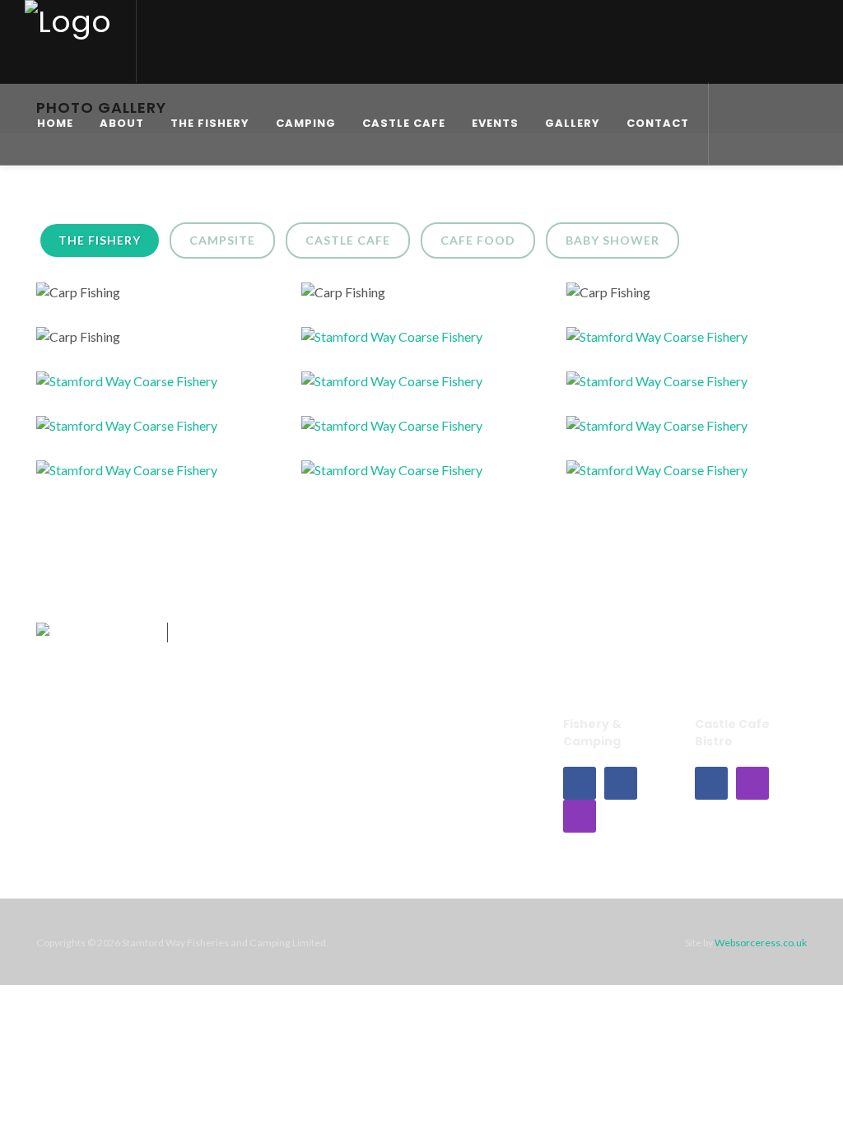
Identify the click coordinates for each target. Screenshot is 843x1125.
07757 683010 (617, 624)
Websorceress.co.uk (761, 942)
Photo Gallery (358, 811)
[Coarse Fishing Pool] (136, 387)
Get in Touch (747, 624)
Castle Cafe (347, 240)
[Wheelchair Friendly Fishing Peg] (401, 432)
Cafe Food (477, 240)
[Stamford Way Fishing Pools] (666, 432)
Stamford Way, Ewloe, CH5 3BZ (749, 657)
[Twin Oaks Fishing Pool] (666, 343)
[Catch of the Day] (136, 432)
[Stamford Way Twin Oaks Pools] (136, 476)
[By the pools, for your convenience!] (666, 476)
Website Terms (492, 742)
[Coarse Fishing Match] (666, 387)
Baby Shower (612, 240)
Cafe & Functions (215, 752)
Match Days (352, 786)
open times (612, 648)
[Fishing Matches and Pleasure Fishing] (401, 343)
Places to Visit (95, 793)
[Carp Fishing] (156, 298)
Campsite (222, 240)
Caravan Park (93, 767)
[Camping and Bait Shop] (401, 476)
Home (72, 742)
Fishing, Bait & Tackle (358, 752)
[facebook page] (579, 783)
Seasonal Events (232, 811)
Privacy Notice (492, 767)
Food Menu (218, 786)
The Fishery (99, 240)
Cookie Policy (489, 793)
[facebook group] (620, 783)
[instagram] (579, 816)
